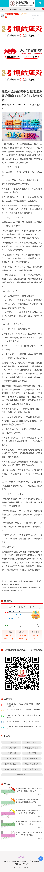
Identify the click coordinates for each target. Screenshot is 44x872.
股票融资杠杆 (15, 9)
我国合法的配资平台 (31, 758)
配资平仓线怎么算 (31, 769)
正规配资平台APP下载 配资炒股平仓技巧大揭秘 (23, 722)
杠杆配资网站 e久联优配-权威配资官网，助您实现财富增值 (23, 705)
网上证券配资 (11, 758)
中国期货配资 (31, 753)
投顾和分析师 (11, 748)
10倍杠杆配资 (11, 742)
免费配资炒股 (11, 753)
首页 (3, 9)
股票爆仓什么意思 (11, 764)
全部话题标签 (22, 775)
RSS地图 (18, 864)
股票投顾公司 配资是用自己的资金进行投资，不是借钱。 (23, 716)
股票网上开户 (31, 9)
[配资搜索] (40, 3)
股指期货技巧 (31, 742)
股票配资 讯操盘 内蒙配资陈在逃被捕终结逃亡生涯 (24, 727)
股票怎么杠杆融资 (31, 748)
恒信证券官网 (36, 15)
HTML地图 (26, 864)
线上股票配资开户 (31, 764)
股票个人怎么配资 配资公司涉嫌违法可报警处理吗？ (23, 710)
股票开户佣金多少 (11, 769)
